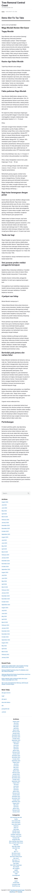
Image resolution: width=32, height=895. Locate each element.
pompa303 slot (5, 708)
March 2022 (5, 651)
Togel (16, 873)
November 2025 (6, 528)
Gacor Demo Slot (16, 821)
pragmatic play (16, 839)
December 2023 (6, 596)
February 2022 (5, 654)
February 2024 (5, 590)
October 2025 (5, 531)
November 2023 (6, 598)
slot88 (16, 870)
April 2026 (4, 513)
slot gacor (4, 699)
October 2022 (5, 637)
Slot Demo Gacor (16, 853)
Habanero (16, 826)
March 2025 (5, 552)
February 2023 (5, 625)
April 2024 (4, 584)
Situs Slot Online (16, 846)
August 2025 (5, 537)
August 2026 (5, 502)
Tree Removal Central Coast (17, 890)
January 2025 (5, 557)
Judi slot (4, 712)
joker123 (16, 827)
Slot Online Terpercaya (16, 865)
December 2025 (6, 525)
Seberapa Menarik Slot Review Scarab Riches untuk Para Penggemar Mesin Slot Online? (16, 675)
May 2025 (4, 546)
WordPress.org (16, 886)
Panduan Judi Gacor (16, 834)
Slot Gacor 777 (16, 860)
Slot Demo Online (16, 855)
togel (3, 696)
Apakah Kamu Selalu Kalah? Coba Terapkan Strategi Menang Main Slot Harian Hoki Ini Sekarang (15, 666)
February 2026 (5, 519)
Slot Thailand (16, 868)
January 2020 (5, 657)
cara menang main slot (16, 817)
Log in (16, 881)
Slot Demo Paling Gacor (16, 856)
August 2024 (5, 572)
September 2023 (6, 604)
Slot (16, 849)
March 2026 (5, 516)
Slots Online (16, 872)
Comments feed (16, 884)
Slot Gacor (16, 858)
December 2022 (6, 631)
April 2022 (4, 648)
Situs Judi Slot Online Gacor (16, 843)
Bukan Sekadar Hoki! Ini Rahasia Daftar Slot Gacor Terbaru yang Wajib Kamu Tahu (14, 679)
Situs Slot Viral (16, 848)
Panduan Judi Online (16, 836)
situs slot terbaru (6, 702)
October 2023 (5, 601)
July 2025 (4, 540)
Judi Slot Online (16, 832)
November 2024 (6, 563)
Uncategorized (16, 875)
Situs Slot (16, 844)
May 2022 (4, 645)
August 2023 (5, 607)
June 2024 (4, 578)
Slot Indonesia (16, 861)
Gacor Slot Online (16, 824)
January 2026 (5, 522)
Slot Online (16, 863)
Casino (16, 819)
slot (3, 705)
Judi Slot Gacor (16, 831)
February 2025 (5, 554)
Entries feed (16, 882)
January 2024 (5, 593)
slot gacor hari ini (6, 692)
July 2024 (4, 575)
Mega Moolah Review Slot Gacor (15, 28)
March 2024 (5, 587)
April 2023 (4, 619)
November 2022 (6, 634)
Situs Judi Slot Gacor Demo (16, 841)
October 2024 (5, 566)
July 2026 (4, 505)
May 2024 (4, 581)
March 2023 (5, 622)
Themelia (20, 891)
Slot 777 (16, 851)
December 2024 (6, 560)
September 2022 (6, 640)
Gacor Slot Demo (16, 822)
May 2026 (4, 510)
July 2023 (4, 610)
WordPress (12, 891)
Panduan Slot (16, 838)
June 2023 (4, 613)
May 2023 (4, 616)
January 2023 (5, 628)
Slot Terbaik (16, 866)
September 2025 (6, 534)
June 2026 (4, 508)
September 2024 (6, 569)
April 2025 (4, 549)
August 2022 (5, 642)
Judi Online (16, 829)
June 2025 (4, 543)
